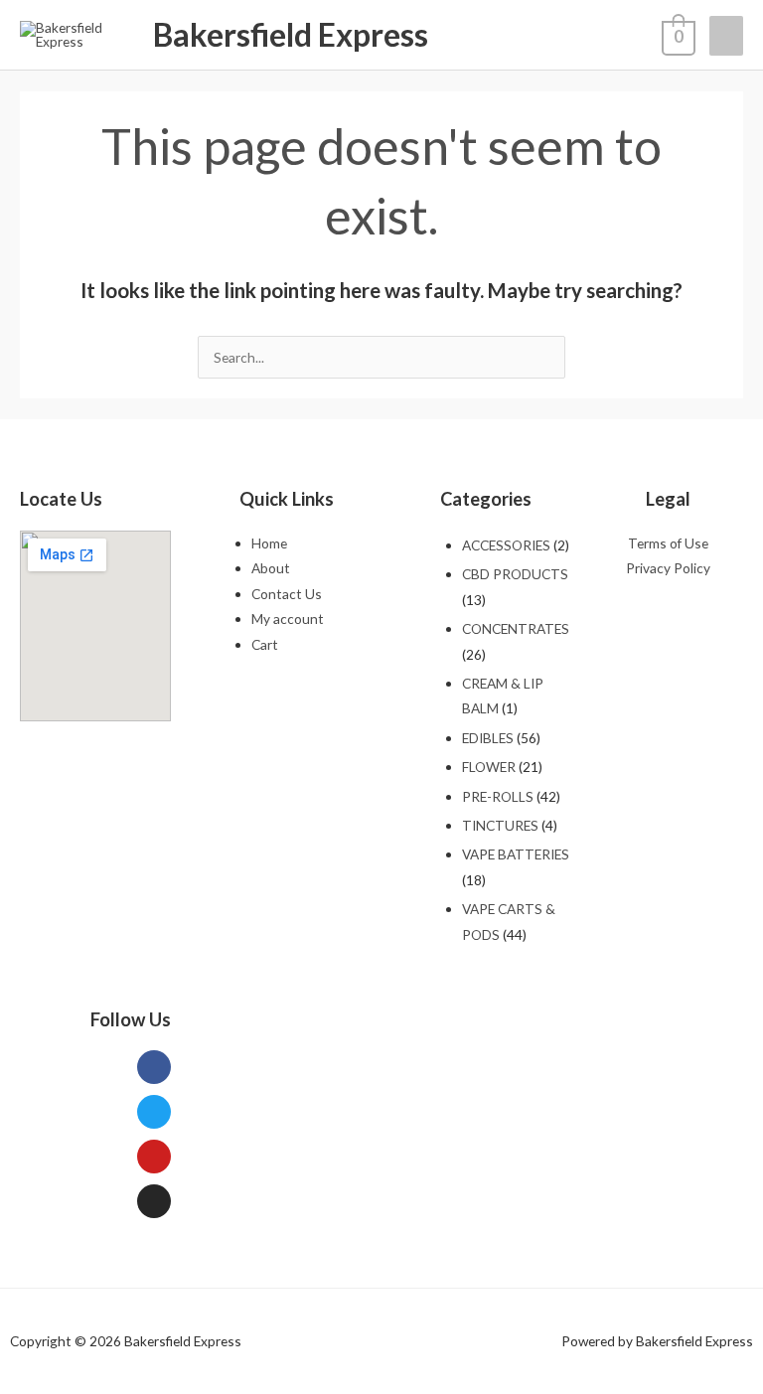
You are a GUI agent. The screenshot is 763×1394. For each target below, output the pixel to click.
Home (269, 543)
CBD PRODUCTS (515, 573)
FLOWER (489, 766)
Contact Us (286, 593)
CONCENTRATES (515, 628)
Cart (264, 644)
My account (287, 618)
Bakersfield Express (290, 34)
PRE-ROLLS (498, 796)
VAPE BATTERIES (515, 854)
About (270, 567)
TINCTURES (500, 825)
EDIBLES (488, 737)
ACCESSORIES (506, 545)
